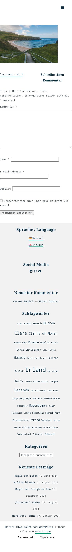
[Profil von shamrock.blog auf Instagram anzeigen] (31, 271)
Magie (28, 398)
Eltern (54, 342)
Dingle (33, 342)
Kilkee (28, 381)
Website (5, 188)
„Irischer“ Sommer (28, 502)
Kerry (18, 381)
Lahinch (21, 390)
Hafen (30, 358)
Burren (49, 323)
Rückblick (17, 413)
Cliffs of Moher (43, 333)
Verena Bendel (23, 301)
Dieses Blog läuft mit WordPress (29, 527)
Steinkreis (20, 420)
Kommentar (8, 106)
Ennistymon (33, 349)
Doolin (45, 342)
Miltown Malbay (52, 398)
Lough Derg (18, 398)
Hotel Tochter (49, 301)
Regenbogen (37, 405)
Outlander (22, 405)
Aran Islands (24, 323)
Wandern (46, 420)
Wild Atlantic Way (32, 427)
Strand (35, 420)
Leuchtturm (38, 390)
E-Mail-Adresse (12, 171)
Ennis (20, 349)
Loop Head (52, 390)
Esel (45, 350)
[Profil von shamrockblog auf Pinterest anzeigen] (35, 271)
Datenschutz (26, 537)
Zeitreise (37, 434)
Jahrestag (52, 371)
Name (4, 159)
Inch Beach (40, 358)
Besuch (37, 323)
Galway (20, 357)
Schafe (27, 413)
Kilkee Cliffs (40, 381)
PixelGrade (43, 531)
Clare (21, 333)
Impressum (47, 537)
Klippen (54, 381)
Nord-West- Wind (11, 74)
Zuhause (49, 434)
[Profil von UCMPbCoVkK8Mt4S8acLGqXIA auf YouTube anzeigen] (39, 271)
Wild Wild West (24, 482)
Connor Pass (20, 342)
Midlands (37, 398)
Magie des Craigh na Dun (33, 489)
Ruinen (51, 405)
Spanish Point (52, 413)
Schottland (38, 413)
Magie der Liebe (26, 475)
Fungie (52, 350)
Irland (35, 369)
